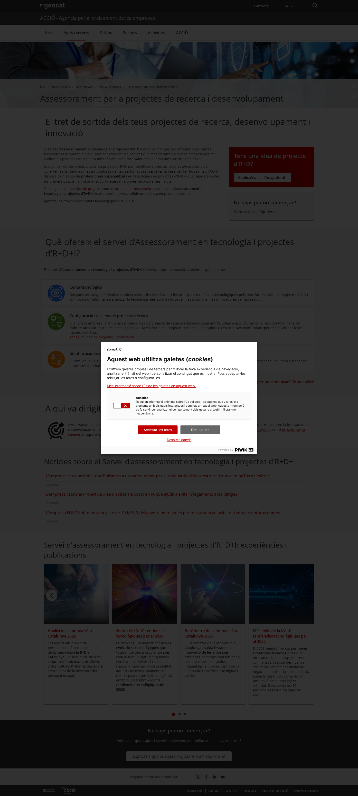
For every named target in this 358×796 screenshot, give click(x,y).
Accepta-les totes (158, 430)
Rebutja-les (200, 430)
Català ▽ (114, 350)
